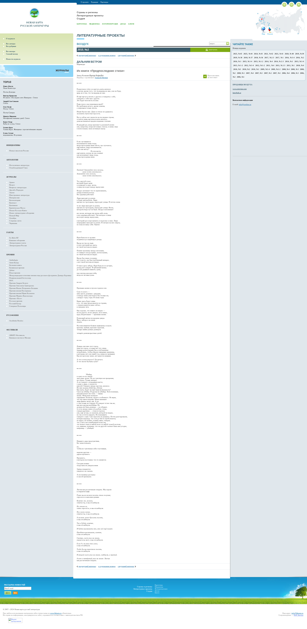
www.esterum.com (240, 89)
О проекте (85, 2)
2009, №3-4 (265, 69)
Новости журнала (13, 59)
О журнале (10, 39)
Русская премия (15, 301)
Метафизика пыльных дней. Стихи (16, 118)
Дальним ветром (89, 61)
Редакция (94, 2)
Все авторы (10, 44)
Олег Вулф (7, 107)
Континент (13, 205)
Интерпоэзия (14, 198)
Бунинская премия (16, 268)
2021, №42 (268, 54)
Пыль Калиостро (9, 88)
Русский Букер (15, 304)
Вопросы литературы (18, 187)
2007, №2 (268, 73)
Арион (11, 182)
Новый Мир (14, 216)
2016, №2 (300, 58)
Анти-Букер (14, 263)
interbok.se (237, 93)
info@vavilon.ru (245, 104)
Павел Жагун (8, 86)
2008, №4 (286, 69)
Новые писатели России (19, 151)
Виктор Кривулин (10, 96)
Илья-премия (14, 273)
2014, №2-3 (279, 61)
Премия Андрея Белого (18, 283)
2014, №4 (269, 61)
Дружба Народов (16, 190)
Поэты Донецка (9, 92)
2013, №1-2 (238, 65)
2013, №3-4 (299, 61)
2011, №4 (270, 65)
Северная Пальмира (17, 306)
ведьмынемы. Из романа (12, 135)
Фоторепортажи (110, 24)
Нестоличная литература (19, 165)
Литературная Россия (18, 245)
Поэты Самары (9, 113)
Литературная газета (17, 243)
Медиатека (94, 24)
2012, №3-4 (249, 65)
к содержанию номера (106, 55)
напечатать (213, 50)
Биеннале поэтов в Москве (20, 338)
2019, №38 (237, 58)
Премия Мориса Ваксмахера (21, 296)
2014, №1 (289, 61)
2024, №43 (258, 54)
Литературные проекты (90, 15)
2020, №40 (289, 54)
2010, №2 (246, 69)
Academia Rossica (16, 321)
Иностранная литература (19, 195)
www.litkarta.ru (56, 613)
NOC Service (298, 615)
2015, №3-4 (247, 61)
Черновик (13, 223)
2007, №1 (277, 73)
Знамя (11, 193)
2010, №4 (300, 65)
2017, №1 (279, 58)
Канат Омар (7, 122)
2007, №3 (259, 73)
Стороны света (15, 221)
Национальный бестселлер (20, 278)
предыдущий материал (87, 55)
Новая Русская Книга (18, 210)
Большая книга (15, 265)
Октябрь (12, 218)
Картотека (82, 24)
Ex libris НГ (14, 238)
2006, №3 (295, 73)
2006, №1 (240, 77)
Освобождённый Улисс (18, 168)
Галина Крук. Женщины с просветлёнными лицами (22, 129)
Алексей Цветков (101, 78)
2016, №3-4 (290, 58)
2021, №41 (279, 54)
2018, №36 (258, 58)
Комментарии (14, 200)
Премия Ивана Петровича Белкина (23, 288)
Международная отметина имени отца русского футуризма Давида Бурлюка (40, 275)
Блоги (131, 24)
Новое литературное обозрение (21, 213)
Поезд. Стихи (8, 109)
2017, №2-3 (269, 58)
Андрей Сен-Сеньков (10, 101)
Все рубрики (11, 46)
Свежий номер (12, 54)
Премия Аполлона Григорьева (21, 286)
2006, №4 (286, 73)
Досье (123, 24)
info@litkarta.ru (297, 613)
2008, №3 (295, 69)
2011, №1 (291, 65)
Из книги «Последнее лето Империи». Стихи (20, 98)
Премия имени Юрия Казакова (22, 293)
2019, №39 (299, 54)
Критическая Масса (17, 208)
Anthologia (13, 260)
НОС (11, 280)
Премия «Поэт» (15, 298)
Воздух (12, 185)
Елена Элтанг (8, 133)
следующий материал (126, 55)
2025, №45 (237, 54)
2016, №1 (237, 61)
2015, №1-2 (258, 61)
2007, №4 (250, 73)
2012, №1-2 (260, 65)
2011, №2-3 (280, 65)
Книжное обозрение (17, 240)
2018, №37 (248, 58)
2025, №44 (248, 54)
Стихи (5, 103)
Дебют (11, 270)
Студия (81, 18)
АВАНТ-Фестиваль (17, 335)
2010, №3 (237, 69)
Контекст (12, 203)
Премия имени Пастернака (20, 291)
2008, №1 (241, 73)
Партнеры (104, 2)
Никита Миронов (9, 116)
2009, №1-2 (275, 69)
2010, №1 (255, 69)
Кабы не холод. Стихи (11, 124)
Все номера (10, 51)
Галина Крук (8, 127)
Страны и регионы (87, 12)
